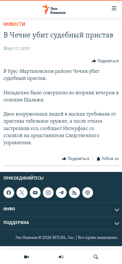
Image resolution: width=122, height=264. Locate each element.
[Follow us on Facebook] (8, 192)
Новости (14, 24)
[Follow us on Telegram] (61, 192)
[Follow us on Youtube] (35, 192)
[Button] (105, 61)
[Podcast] (87, 192)
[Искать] (95, 257)
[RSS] (74, 192)
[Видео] (26, 257)
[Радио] (61, 257)
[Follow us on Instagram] (48, 192)
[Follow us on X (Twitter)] (21, 192)
